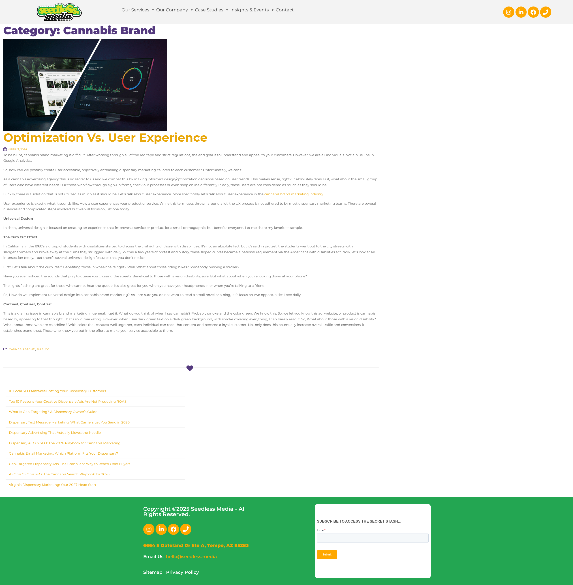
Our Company (172, 10)
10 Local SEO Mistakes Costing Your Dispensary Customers (57, 391)
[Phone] (545, 12)
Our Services (135, 10)
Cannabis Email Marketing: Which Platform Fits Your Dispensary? (63, 453)
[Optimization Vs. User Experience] (85, 84)
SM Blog (43, 349)
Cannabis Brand (22, 349)
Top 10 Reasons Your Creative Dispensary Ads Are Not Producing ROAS (67, 401)
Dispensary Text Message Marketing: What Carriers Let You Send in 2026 (69, 422)
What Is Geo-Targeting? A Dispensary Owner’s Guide (53, 412)
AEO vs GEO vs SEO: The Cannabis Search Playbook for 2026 (59, 474)
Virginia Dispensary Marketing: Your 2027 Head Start (52, 485)
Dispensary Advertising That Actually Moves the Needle (55, 432)
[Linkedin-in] (521, 12)
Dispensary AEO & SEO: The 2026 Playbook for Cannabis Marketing (64, 443)
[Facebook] (533, 12)
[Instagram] (508, 12)
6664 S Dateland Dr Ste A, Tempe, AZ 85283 (196, 545)
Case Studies (209, 10)
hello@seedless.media (191, 556)
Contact (285, 10)
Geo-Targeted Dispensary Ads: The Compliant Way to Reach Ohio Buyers (69, 464)
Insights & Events (249, 10)
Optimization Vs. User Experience (105, 137)
